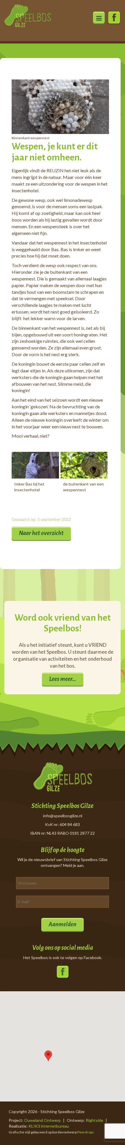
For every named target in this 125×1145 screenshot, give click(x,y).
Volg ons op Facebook (114, 18)
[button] (48, 1056)
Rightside (94, 1120)
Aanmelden (62, 924)
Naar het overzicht (41, 533)
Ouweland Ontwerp (42, 1120)
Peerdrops (85, 1132)
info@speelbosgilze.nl (62, 815)
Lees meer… (62, 679)
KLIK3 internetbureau (48, 1126)
